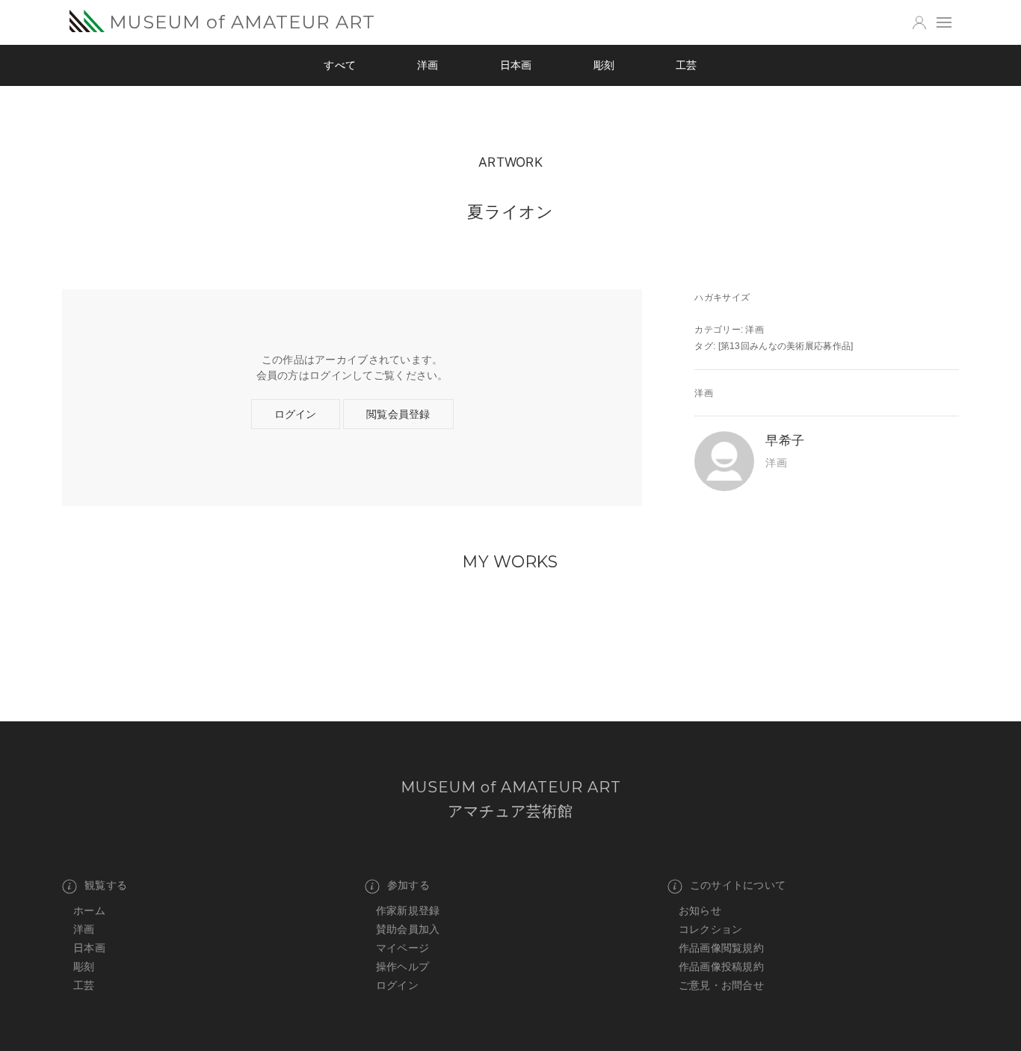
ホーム (89, 910)
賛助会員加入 (408, 929)
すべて (340, 65)
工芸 (686, 65)
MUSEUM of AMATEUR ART (242, 22)
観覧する (105, 885)
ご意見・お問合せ (721, 985)
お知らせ (700, 910)
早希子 (784, 440)
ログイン (295, 414)
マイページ (402, 948)
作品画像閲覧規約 (721, 948)
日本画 (516, 65)
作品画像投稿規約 (721, 967)
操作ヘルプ (402, 967)
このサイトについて (738, 885)
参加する (408, 885)
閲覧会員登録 (398, 414)
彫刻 (604, 65)
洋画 (428, 65)
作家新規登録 (408, 910)
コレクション (711, 929)
